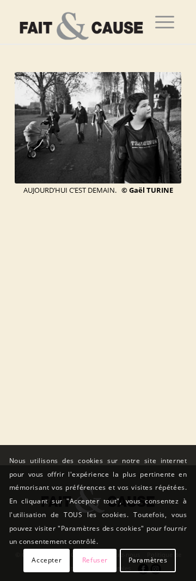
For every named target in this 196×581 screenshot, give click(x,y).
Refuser (95, 560)
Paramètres (148, 560)
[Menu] (164, 22)
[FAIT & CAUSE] (81, 22)
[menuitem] (164, 22)
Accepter (47, 560)
